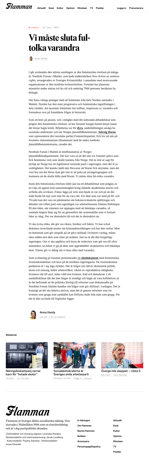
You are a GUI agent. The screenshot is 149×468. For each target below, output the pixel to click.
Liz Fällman (23, 378)
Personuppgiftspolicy (88, 446)
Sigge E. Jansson (83, 378)
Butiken (81, 436)
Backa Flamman (86, 431)
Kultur (60, 8)
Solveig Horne (107, 132)
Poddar (100, 8)
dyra (80, 128)
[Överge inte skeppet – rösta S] (122, 355)
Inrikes (10, 378)
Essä (51, 8)
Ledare (35, 27)
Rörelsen (82, 8)
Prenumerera (136, 8)
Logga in (121, 8)
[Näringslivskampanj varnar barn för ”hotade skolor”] (27, 355)
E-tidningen (83, 420)
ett (79, 258)
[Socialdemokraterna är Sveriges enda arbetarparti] (74, 355)
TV (91, 8)
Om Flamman (84, 425)
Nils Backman (120, 375)
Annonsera (83, 441)
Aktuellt (41, 8)
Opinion (70, 8)
